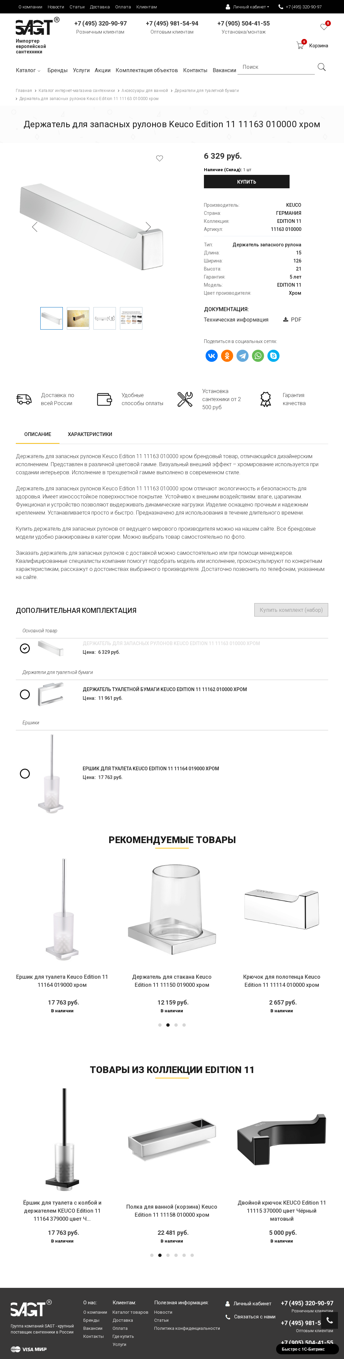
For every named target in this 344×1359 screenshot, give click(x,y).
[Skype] (273, 356)
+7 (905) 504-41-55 (307, 1342)
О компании (30, 6)
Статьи (77, 6)
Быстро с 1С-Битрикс (303, 1349)
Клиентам (146, 6)
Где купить (123, 1336)
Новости (56, 6)
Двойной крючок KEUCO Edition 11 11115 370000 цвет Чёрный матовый (257, 1211)
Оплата (123, 6)
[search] (321, 67)
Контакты (93, 1336)
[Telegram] (242, 356)
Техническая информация (236, 320)
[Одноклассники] (227, 356)
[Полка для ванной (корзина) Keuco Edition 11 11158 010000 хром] (148, 1140)
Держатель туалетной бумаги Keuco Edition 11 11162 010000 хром (165, 689)
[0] (324, 29)
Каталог (26, 70)
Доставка (100, 6)
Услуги (81, 70)
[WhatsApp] (258, 356)
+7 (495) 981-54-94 (307, 1322)
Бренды (57, 70)
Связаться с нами (254, 1317)
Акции (103, 70)
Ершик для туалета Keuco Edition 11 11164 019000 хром (151, 768)
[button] (160, 1025)
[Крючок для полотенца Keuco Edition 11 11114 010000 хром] (225, 909)
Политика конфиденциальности (187, 1328)
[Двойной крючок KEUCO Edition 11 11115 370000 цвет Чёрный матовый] (257, 1140)
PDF (294, 320)
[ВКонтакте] (212, 356)
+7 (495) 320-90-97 (303, 6)
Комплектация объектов (147, 70)
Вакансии (92, 1328)
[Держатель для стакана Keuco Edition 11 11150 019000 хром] (115, 909)
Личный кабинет (252, 1304)
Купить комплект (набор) (291, 610)
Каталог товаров (130, 1312)
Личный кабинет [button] (249, 6)
